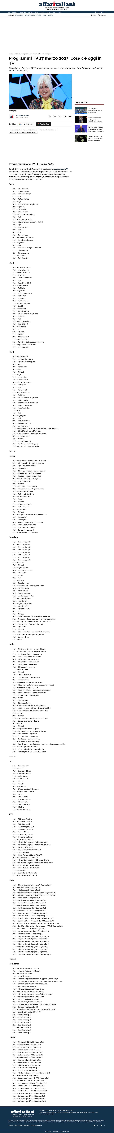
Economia (14, 12)
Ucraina (39, 15)
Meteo (94, 15)
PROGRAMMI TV (15, 130)
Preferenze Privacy (65, 1131)
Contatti (10, 1125)
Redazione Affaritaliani (22, 115)
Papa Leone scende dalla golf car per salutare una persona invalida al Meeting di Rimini (95, 120)
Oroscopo (103, 15)
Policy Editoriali (18, 1125)
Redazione (26, 1125)
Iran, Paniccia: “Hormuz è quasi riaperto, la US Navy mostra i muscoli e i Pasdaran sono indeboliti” (96, 129)
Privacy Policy (48, 1131)
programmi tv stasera (48, 130)
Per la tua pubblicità (36, 1125)
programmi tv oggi (30, 130)
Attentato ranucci (30, 15)
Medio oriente (19, 15)
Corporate (23, 12)
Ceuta (44, 15)
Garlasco (50, 15)
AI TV (60, 12)
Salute (48, 12)
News (42, 12)
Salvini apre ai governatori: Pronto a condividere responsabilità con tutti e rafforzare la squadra (96, 111)
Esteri (36, 12)
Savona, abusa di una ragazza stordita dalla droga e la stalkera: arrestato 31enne (95, 138)
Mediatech (17, 54)
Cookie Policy (56, 1131)
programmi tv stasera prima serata (23, 132)
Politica (30, 12)
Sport (54, 12)
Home (11, 54)
